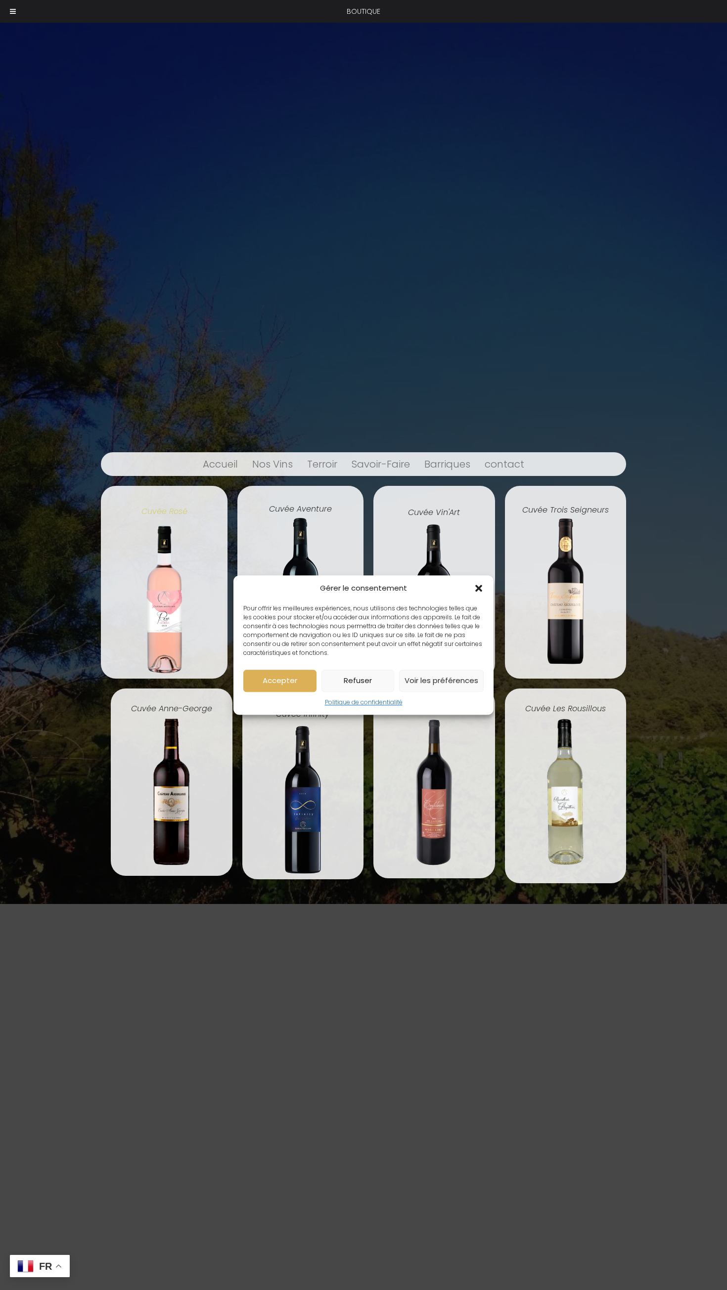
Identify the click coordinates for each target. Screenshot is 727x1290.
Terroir (322, 464)
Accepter (280, 680)
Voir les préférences (441, 680)
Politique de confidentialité (364, 702)
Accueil (220, 464)
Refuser (358, 680)
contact (504, 464)
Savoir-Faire (381, 464)
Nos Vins (272, 464)
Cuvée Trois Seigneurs (565, 510)
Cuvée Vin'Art (434, 512)
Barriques (447, 464)
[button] (479, 589)
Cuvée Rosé (164, 511)
